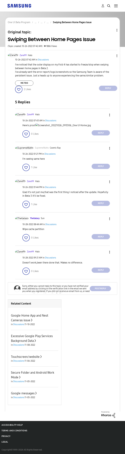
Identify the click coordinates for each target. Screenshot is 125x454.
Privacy (6, 436)
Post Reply (100, 288)
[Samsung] (19, 5)
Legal (5, 442)
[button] (111, 55)
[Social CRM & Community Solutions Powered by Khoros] (108, 414)
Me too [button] (24, 83)
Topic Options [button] (111, 30)
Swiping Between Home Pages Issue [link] (72, 22)
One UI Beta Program (19, 22)
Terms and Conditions (14, 430)
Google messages (23, 393)
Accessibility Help (12, 425)
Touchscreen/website (25, 357)
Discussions (43, 59)
